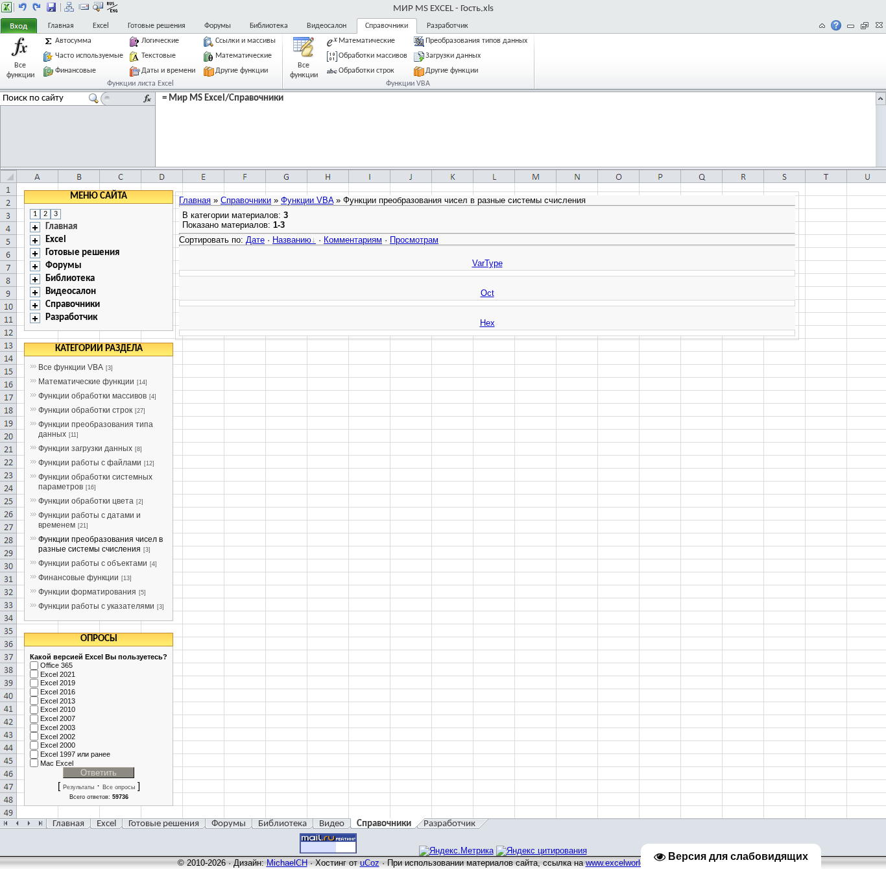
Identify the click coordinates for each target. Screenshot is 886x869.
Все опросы (118, 787)
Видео (331, 824)
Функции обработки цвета (86, 501)
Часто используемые (89, 56)
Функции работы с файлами (89, 462)
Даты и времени (169, 71)
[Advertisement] (840, 385)
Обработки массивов (373, 56)
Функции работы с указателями (96, 606)
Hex (487, 323)
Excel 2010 (57, 710)
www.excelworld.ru (620, 863)
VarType (487, 263)
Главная (61, 26)
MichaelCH (287, 863)
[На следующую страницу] (37, 7)
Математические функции (86, 381)
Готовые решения (157, 26)
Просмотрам (414, 240)
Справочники (386, 26)
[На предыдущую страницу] (23, 7)
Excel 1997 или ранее (75, 754)
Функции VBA (307, 200)
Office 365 (56, 665)
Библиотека (269, 26)
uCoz (369, 863)
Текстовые (158, 56)
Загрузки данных (453, 56)
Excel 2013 (57, 701)
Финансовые (75, 71)
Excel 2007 (57, 718)
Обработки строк (366, 71)
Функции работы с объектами (92, 563)
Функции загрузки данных (85, 448)
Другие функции (241, 71)
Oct (487, 293)
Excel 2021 (57, 674)
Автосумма (73, 41)
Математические (243, 56)
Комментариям (353, 240)
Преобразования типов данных (477, 41)
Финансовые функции (78, 577)
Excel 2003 (57, 727)
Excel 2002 (57, 736)
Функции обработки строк (85, 410)
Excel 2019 (57, 683)
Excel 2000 (57, 745)
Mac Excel (56, 763)
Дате (255, 240)
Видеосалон (326, 26)
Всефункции (20, 70)
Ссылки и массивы (246, 41)
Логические (160, 41)
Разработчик (447, 26)
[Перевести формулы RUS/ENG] (112, 7)
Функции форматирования (87, 591)
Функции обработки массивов (92, 395)
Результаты (78, 787)
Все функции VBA (70, 367)
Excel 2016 (57, 692)
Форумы (217, 26)
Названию (291, 240)
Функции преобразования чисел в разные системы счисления (100, 544)
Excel (101, 26)
